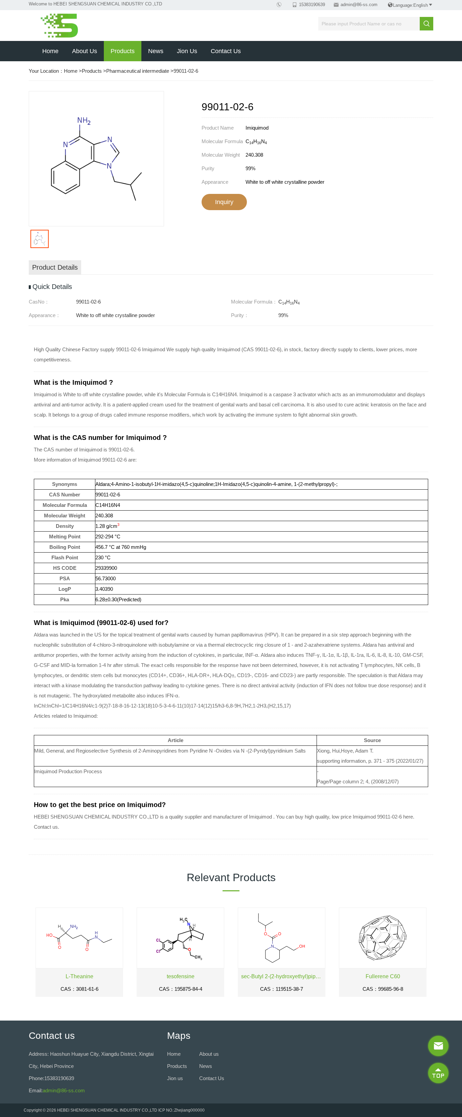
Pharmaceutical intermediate (137, 71)
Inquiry (224, 202)
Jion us (187, 51)
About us (84, 51)
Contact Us (226, 51)
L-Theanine (79, 976)
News (155, 51)
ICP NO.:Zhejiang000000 (181, 1110)
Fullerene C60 (383, 976)
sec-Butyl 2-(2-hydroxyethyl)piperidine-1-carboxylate (281, 976)
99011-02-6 (186, 71)
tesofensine (180, 976)
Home (50, 51)
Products (123, 51)
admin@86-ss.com (359, 4)
